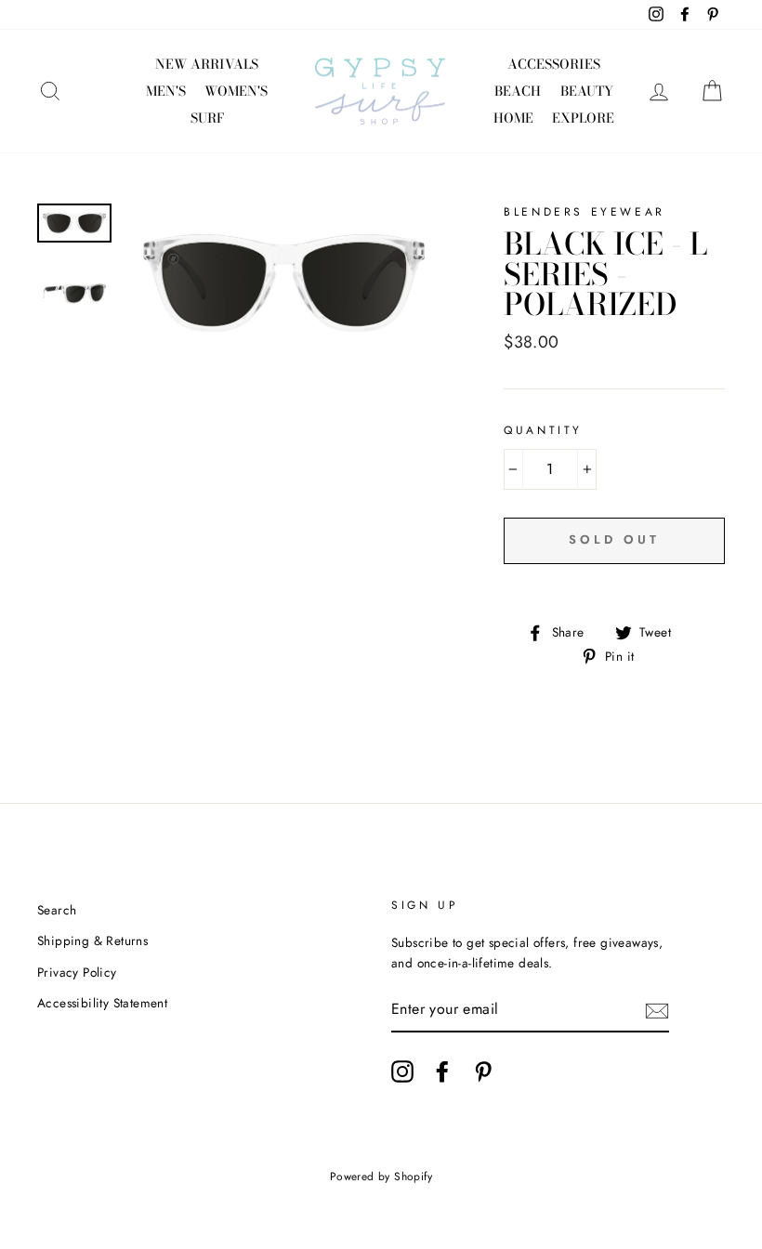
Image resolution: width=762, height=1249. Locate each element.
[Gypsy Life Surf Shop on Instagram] (402, 1071)
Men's (166, 91)
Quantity (543, 430)
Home (513, 118)
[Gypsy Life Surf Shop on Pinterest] (483, 1071)
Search (56, 910)
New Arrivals (206, 64)
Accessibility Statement (102, 1002)
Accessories (553, 64)
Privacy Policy (77, 972)
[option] (283, 283)
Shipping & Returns (92, 940)
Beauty (586, 91)
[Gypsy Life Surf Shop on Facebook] (442, 1071)
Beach (517, 91)
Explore (583, 118)
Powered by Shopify (381, 1176)
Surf (207, 118)
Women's (236, 91)
